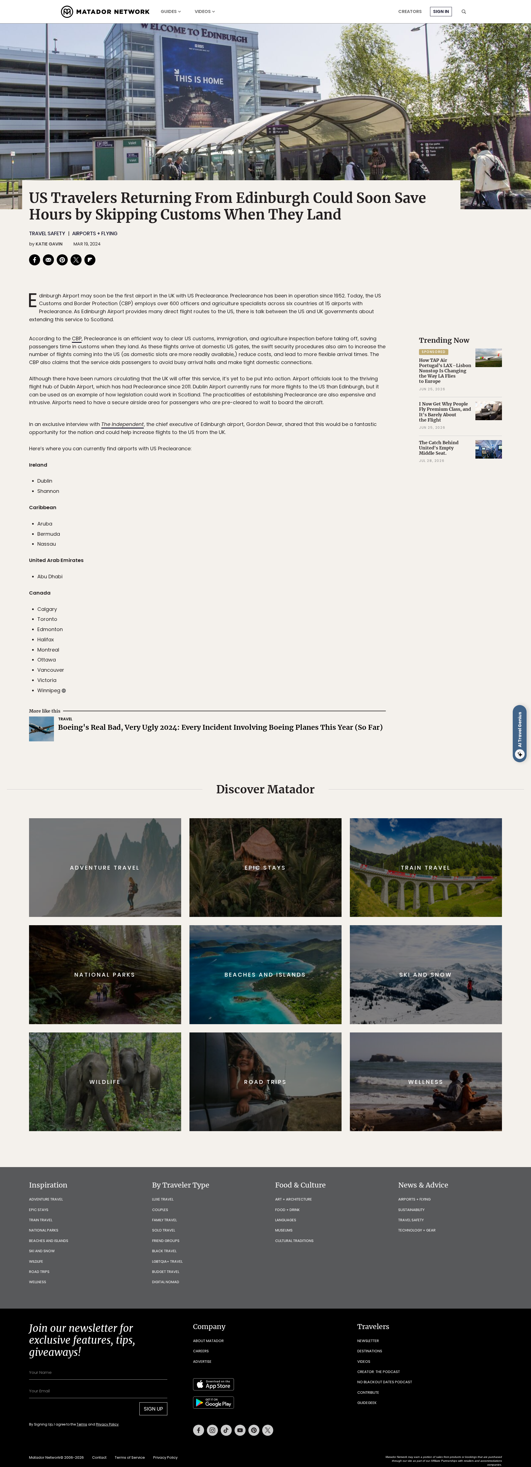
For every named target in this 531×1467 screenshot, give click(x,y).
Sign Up (320, 757)
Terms (273, 770)
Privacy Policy (298, 770)
